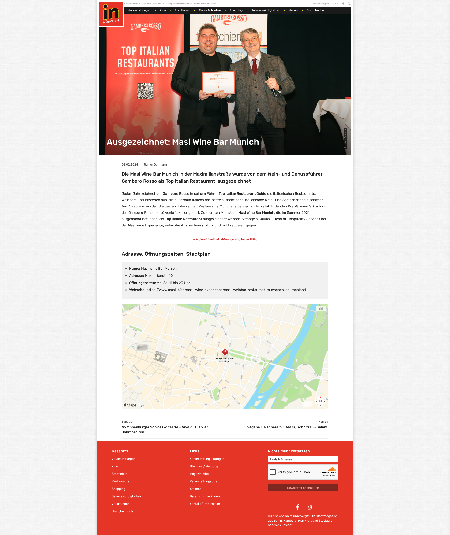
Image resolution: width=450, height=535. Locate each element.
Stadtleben (182, 10)
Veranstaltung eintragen (207, 459)
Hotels (293, 10)
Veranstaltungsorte (203, 481)
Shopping (236, 10)
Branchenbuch (317, 10)
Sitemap (196, 489)
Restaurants (120, 481)
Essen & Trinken (210, 10)
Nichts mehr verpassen (289, 451)
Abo (335, 3)
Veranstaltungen (139, 10)
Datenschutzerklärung (206, 496)
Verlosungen (320, 3)
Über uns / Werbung (204, 466)
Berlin (278, 520)
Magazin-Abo (199, 474)
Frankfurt (305, 520)
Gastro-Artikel (151, 3)
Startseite (131, 3)
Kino (163, 10)
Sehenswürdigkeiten (265, 10)
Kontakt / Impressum (205, 503)
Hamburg (290, 520)
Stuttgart (325, 520)
